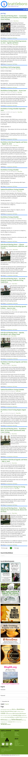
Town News (16, 21)
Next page (16, 548)
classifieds (17, 735)
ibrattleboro (3, 737)
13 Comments (9, 303)
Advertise (17, 744)
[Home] (14, 4)
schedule (9, 719)
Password (3, 695)
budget (15, 711)
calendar (16, 732)
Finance (24, 713)
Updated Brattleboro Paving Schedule (12, 189)
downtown (10, 713)
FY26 (5, 715)
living (2, 734)
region (2, 736)
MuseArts (17, 755)
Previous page (4, 548)
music (4, 717)
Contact (16, 740)
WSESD (4, 724)
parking (11, 717)
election (17, 713)
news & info (3, 732)
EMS (20, 713)
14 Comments (9, 358)
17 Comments (9, 275)
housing (22, 715)
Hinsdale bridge (17, 715)
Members (17, 741)
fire (1, 715)
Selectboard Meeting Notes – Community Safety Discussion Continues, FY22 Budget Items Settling (14, 17)
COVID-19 (4, 713)
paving (15, 717)
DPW (13, 713)
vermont (10, 722)
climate (22, 711)
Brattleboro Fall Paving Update (10, 67)
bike (16, 709)
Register (7, 704)
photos (16, 734)
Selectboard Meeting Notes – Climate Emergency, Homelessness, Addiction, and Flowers (14, 246)
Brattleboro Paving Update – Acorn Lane (13, 90)
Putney (21, 717)
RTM (2, 720)
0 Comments (9, 64)
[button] (24, 9)
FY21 (3, 715)
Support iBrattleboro (19, 745)
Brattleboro (21, 709)
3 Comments (9, 545)
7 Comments (9, 38)
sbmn (6, 720)
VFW (14, 721)
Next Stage (7, 717)
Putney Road (25, 717)
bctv (13, 709)
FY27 (7, 715)
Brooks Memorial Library (7, 711)
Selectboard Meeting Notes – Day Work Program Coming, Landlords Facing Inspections (13, 280)
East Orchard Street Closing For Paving (13, 487)
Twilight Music (3, 721)
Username (3, 689)
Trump (25, 719)
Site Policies (17, 743)
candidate (19, 711)
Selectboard (16, 719)
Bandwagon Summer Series (7, 709)
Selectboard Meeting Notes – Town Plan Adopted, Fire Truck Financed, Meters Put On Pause (14, 509)
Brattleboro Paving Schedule (10, 170)
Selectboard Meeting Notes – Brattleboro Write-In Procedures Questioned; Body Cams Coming (13, 430)
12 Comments (9, 456)
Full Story (15, 38)
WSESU (9, 724)
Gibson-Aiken (10, 715)
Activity (16, 742)
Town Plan (18, 68)
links (16, 733)
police (17, 717)
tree (23, 720)
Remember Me (5, 701)
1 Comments (9, 166)
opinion (2, 735)
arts (1, 709)
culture (2, 733)
